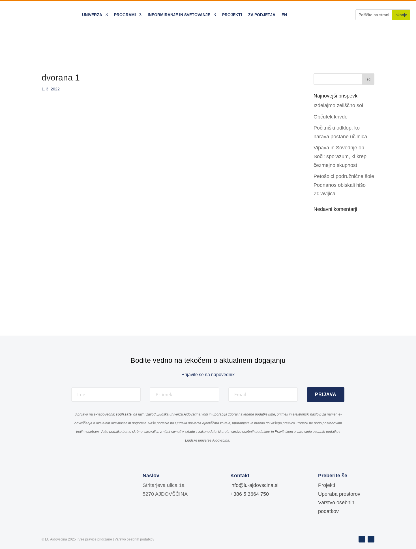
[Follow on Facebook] (362, 539)
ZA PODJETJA (261, 14)
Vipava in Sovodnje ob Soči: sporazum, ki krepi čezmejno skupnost (341, 156)
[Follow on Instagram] (371, 539)
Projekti (326, 485)
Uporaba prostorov (339, 494)
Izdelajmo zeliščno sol (338, 105)
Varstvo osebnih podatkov (134, 539)
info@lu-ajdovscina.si (254, 485)
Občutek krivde (331, 117)
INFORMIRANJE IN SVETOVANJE (179, 14)
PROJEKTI (232, 14)
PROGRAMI (125, 14)
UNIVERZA (92, 14)
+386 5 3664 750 (249, 494)
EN (284, 14)
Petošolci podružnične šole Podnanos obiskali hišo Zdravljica (344, 184)
